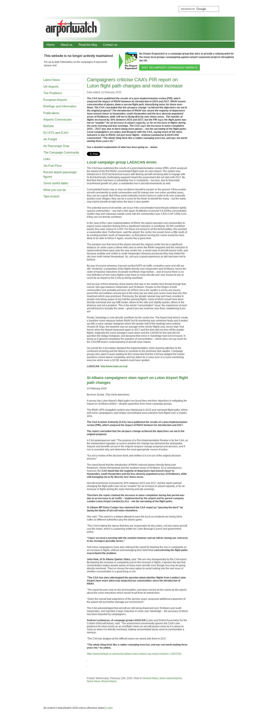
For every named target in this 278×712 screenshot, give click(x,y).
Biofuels (48, 126)
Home (50, 44)
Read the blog (88, 44)
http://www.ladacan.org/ (114, 366)
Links (46, 159)
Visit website (169, 67)
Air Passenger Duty (56, 146)
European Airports (55, 99)
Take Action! (51, 196)
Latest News (51, 80)
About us (66, 44)
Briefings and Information (59, 106)
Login (109, 708)
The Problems (52, 93)
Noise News (93, 681)
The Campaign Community (61, 152)
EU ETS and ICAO (55, 132)
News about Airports (171, 678)
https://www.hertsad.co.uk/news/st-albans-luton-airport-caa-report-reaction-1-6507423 (134, 653)
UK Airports (51, 86)
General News (150, 678)
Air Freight (50, 139)
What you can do (54, 190)
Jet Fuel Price (52, 165)
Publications (51, 113)
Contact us (110, 44)
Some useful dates (55, 183)
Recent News (109, 681)
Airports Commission (57, 119)
